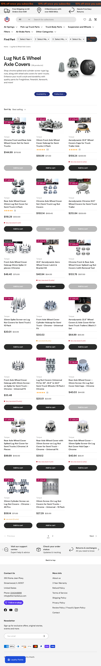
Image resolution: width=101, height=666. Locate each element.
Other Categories (44, 31)
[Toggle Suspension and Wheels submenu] (93, 26)
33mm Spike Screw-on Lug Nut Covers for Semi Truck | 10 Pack (17, 322)
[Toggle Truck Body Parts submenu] (64, 26)
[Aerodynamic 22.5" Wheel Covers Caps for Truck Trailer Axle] (83, 126)
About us (56, 578)
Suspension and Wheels (79, 27)
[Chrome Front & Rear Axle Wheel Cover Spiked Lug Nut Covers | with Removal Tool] (83, 248)
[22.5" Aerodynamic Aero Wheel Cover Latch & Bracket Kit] (50, 248)
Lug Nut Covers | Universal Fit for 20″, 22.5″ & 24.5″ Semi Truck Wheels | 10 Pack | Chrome (50, 384)
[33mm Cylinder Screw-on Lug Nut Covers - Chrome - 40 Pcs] (18, 487)
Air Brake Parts (23, 31)
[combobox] (46, 19)
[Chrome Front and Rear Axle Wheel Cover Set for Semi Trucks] (18, 126)
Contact (56, 612)
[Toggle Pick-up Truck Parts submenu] (41, 26)
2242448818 (16, 593)
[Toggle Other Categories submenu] (55, 31)
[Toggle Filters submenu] (12, 31)
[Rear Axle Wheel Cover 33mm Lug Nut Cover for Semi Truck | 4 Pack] (18, 187)
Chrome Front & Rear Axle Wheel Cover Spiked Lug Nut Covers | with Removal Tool (82, 265)
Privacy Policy (58, 602)
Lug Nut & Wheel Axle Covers (20, 47)
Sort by (7, 109)
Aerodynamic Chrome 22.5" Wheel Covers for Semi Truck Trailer (83, 204)
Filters (7, 31)
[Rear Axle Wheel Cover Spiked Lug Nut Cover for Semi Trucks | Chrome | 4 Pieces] (18, 426)
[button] (95, 19)
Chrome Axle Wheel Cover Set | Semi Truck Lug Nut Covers (49, 204)
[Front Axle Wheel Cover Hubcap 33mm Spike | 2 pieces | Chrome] (18, 248)
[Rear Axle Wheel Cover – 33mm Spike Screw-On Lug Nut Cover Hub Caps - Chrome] (83, 426)
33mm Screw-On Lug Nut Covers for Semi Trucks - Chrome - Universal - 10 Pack (50, 504)
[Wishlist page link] (85, 19)
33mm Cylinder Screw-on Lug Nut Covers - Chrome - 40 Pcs (17, 504)
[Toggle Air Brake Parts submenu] (32, 31)
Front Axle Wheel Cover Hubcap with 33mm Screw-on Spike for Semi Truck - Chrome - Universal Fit (17, 384)
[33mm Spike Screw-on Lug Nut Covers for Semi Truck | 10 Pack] (18, 305)
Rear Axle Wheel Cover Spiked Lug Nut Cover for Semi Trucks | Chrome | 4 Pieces (16, 445)
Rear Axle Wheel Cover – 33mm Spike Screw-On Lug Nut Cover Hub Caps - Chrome (82, 445)
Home (6, 47)
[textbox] (26, 39)
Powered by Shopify (27, 657)
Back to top (50, 560)
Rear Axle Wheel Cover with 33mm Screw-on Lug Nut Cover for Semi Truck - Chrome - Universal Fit (49, 445)
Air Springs (9, 27)
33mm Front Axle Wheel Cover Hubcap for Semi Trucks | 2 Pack (48, 143)
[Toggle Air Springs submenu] (16, 26)
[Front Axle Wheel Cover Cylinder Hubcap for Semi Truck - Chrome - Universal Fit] (50, 305)
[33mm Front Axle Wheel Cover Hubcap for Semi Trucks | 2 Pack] (50, 126)
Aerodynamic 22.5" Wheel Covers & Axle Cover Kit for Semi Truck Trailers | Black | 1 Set (82, 324)
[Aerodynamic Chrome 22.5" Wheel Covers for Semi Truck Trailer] (83, 187)
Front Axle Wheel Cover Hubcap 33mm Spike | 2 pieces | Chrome (15, 265)
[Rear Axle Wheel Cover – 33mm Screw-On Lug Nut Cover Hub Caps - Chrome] (83, 366)
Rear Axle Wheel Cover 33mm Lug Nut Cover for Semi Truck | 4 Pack (16, 204)
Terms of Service (59, 593)
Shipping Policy (59, 598)
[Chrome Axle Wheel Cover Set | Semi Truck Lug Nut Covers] (50, 187)
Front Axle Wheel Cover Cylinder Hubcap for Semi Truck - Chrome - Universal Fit (49, 324)
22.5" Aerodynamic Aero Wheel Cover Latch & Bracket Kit (48, 265)
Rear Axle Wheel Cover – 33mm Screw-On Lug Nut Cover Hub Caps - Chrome (81, 383)
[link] (25, 536)
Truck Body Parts (54, 27)
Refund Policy (58, 588)
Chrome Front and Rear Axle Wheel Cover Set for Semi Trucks (17, 143)
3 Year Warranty (59, 583)
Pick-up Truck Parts (30, 27)
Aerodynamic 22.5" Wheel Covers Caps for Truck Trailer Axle (81, 143)
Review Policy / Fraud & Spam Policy (68, 607)
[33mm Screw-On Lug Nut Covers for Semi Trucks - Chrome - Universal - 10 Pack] (50, 487)
